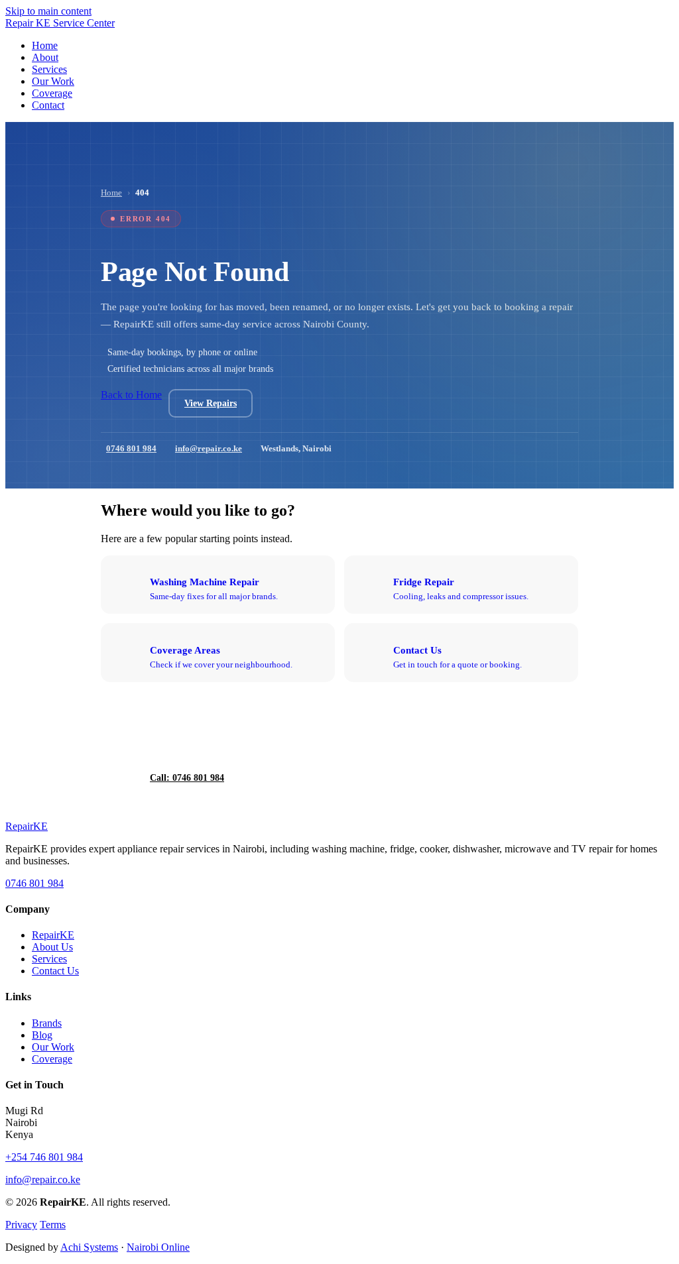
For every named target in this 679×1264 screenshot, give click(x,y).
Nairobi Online (158, 1247)
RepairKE (53, 935)
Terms (53, 1224)
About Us (52, 946)
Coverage (52, 1058)
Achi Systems (89, 1247)
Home (111, 193)
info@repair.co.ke (208, 448)
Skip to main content (48, 11)
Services (49, 958)
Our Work (53, 1047)
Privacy (21, 1224)
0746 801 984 (131, 448)
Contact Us (55, 970)
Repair (26, 826)
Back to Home (131, 394)
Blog (42, 1035)
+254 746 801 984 (44, 1157)
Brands (47, 1023)
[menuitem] (45, 45)
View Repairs (210, 403)
